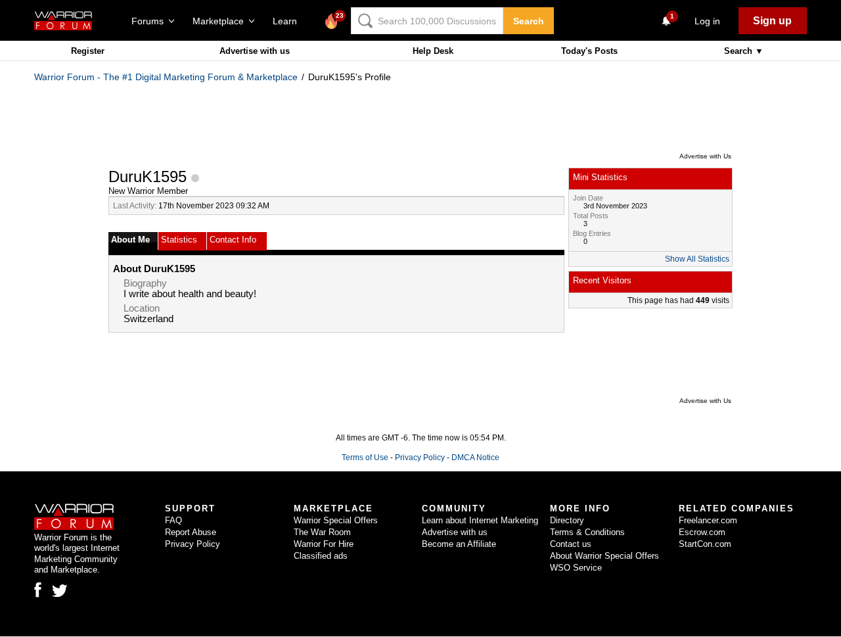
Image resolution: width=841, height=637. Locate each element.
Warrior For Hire (323, 544)
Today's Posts (589, 51)
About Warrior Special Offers (604, 556)
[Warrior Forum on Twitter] (60, 591)
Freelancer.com (708, 520)
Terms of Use (365, 457)
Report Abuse (190, 532)
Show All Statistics (697, 259)
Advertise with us (254, 51)
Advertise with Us (705, 156)
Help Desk (433, 51)
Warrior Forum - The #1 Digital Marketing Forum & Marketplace (166, 77)
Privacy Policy (420, 457)
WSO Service (576, 568)
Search (528, 21)
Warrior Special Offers (336, 520)
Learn (289, 21)
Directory (567, 520)
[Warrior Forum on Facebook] (37, 590)
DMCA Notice (475, 457)
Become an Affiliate (459, 544)
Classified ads (321, 556)
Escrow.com (702, 532)
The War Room (322, 532)
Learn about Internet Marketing (480, 520)
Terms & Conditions (587, 532)
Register (87, 51)
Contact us (570, 544)
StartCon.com (705, 544)
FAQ (173, 520)
